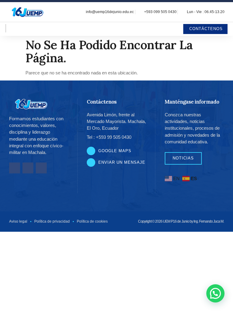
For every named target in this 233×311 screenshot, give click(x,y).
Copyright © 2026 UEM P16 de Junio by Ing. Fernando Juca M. (181, 221)
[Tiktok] (41, 167)
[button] (215, 293)
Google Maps (114, 151)
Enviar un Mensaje (121, 162)
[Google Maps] (91, 151)
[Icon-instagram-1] (27, 167)
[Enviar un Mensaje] (91, 162)
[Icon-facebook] (14, 167)
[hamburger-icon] (5, 28)
